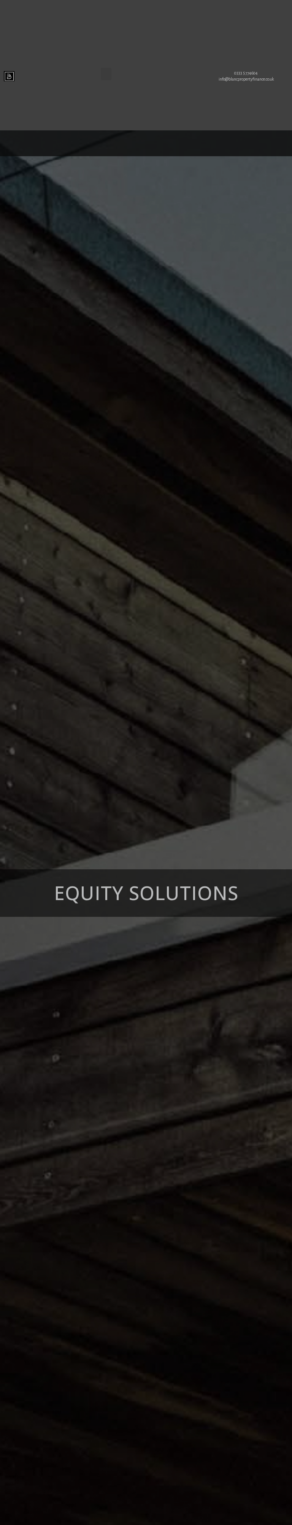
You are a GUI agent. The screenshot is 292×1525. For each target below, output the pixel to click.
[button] (106, 74)
